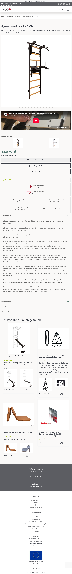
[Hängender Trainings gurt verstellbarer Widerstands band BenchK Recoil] (53, 338)
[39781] (62, 443)
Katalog (36, 510)
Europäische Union (36, 561)
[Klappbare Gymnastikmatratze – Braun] (18, 415)
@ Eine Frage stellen (36, 166)
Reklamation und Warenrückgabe (36, 524)
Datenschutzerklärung (36, 521)
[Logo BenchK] (6, 9)
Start (2, 16)
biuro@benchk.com (36, 546)
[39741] (27, 456)
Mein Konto (36, 529)
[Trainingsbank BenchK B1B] (18, 338)
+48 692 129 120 (37, 171)
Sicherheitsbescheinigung (36, 526)
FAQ (36, 516)
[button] (19, 107)
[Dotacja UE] (36, 555)
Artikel (36, 502)
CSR (36, 505)
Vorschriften (36, 519)
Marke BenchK (36, 500)
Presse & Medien (36, 507)
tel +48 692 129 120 (6, 5)
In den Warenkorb (36, 160)
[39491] (27, 390)
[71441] (62, 394)
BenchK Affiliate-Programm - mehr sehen (36, 1)
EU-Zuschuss (36, 564)
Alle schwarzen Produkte (12, 16)
